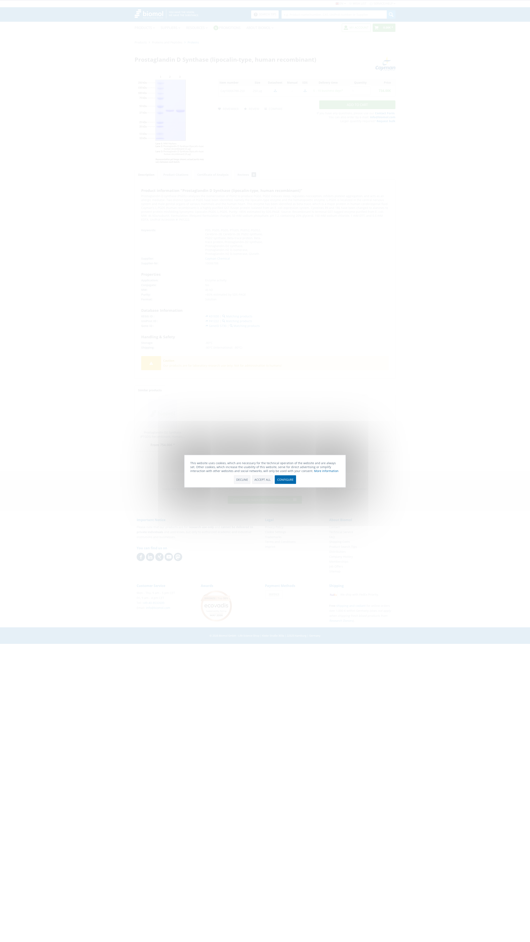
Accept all (262, 479)
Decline (242, 479)
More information (326, 471)
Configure (285, 479)
